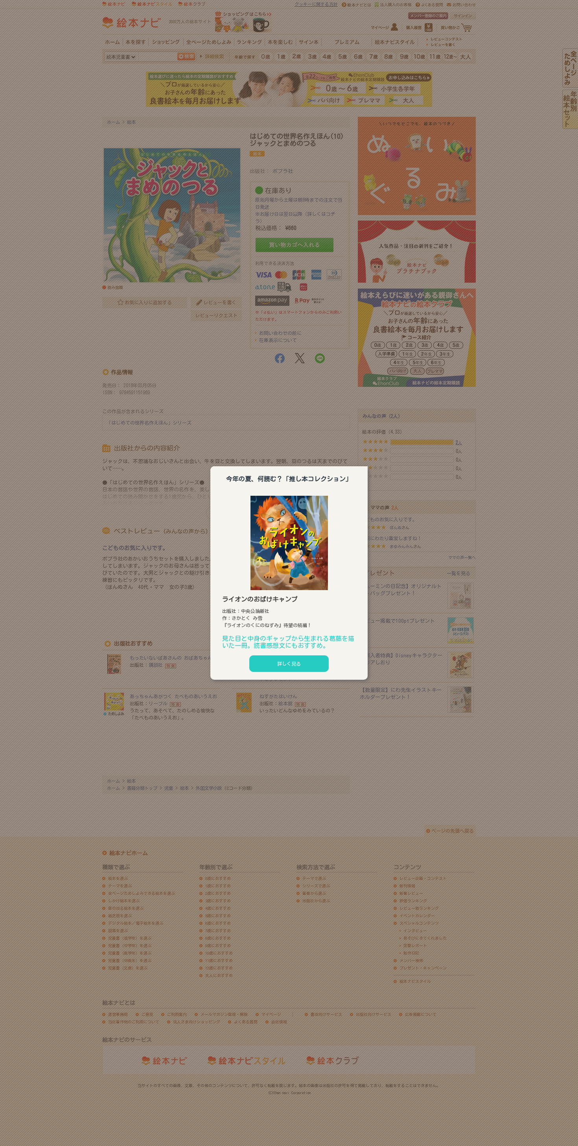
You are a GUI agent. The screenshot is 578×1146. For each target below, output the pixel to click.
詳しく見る (289, 663)
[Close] (367, 465)
